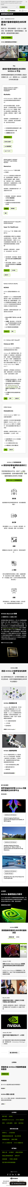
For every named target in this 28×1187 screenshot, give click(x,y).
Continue (22, 7)
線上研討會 (18, 1136)
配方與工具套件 (8, 141)
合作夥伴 (11, 1152)
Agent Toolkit (7, 150)
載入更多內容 (13, 1052)
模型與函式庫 (7, 137)
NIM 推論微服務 (8, 146)
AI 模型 (23, 471)
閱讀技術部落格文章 (7, 1136)
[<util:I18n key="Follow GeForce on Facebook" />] (7, 1174)
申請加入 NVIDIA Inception (9, 729)
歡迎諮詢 (3, 1088)
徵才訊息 (21, 1123)
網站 (13, 331)
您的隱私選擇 (14, 1181)
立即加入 (3, 1104)
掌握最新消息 (5, 1074)
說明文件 (6, 275)
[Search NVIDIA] (4, 10)
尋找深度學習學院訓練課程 (9, 773)
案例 (10, 398)
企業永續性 (9, 1123)
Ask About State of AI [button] (19, 1183)
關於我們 (4, 1116)
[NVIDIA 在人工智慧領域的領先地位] (11, 10)
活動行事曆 (14, 1139)
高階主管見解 (19, 1152)
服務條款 (21, 1181)
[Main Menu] (2, 11)
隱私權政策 (6, 1181)
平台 (3, 59)
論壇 (5, 213)
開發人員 (4, 1152)
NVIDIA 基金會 (20, 1119)
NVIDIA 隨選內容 (18, 1143)
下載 (5, 398)
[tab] (11, 937)
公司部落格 (12, 1132)
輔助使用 (4, 1183)
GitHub (6, 270)
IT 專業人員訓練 (13, 1159)
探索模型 (6, 208)
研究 (3, 1123)
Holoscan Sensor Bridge (12, 386)
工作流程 (13, 270)
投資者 (10, 1116)
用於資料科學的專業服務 (8, 1162)
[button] (20, 11)
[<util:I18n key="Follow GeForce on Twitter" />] (16, 1174)
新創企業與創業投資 (7, 1155)
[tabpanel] (14, 997)
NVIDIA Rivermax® (12, 385)
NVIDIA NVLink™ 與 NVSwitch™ (11, 627)
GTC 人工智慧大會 (7, 1143)
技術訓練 (4, 1159)
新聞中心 (4, 1132)
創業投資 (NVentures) (8, 1119)
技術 (15, 1123)
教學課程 (13, 208)
